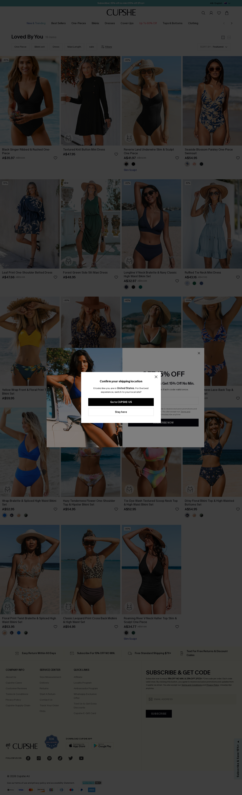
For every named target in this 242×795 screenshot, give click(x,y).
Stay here (121, 412)
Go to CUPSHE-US (121, 402)
